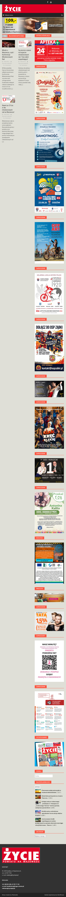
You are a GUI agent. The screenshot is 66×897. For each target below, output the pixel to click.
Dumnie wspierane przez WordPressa (54, 895)
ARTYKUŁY (37, 786)
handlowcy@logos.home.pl (15, 886)
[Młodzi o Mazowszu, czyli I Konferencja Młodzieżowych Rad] (8, 43)
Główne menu (9, 15)
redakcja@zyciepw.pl (12, 875)
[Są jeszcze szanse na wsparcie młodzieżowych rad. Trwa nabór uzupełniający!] (24, 43)
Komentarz (8, 65)
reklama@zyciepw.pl (8, 888)
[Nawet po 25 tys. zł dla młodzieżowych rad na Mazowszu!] (8, 99)
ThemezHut (15, 895)
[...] (12, 89)
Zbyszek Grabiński (7, 63)
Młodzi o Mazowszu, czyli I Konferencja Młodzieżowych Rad (8, 54)
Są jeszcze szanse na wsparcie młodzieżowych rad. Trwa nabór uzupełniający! (24, 54)
